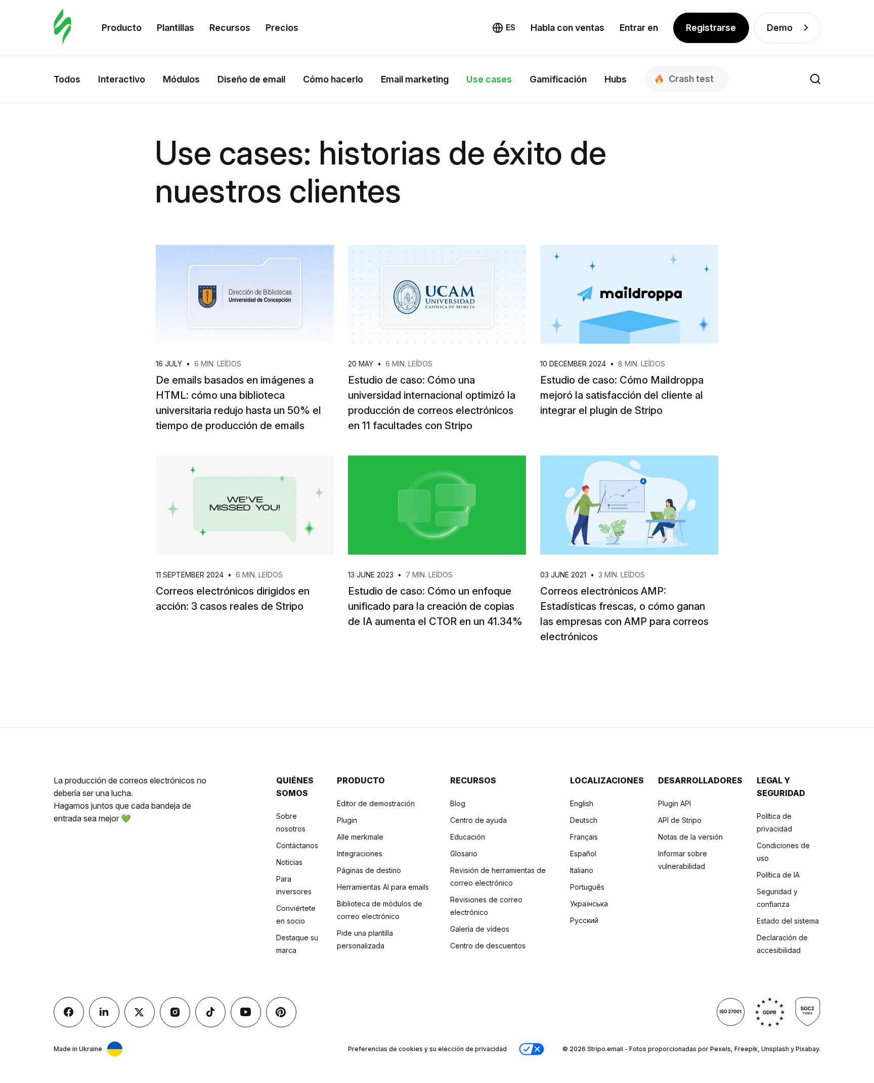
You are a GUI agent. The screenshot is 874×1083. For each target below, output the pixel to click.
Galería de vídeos (479, 929)
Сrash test (691, 78)
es (510, 27)
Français (584, 836)
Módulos (181, 79)
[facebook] (69, 1012)
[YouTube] (246, 1012)
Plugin (347, 820)
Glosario (463, 853)
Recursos (229, 27)
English (581, 803)
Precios (282, 27)
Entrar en (639, 27)
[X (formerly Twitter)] (139, 1012)
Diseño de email (251, 79)
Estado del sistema (788, 921)
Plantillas (175, 27)
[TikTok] (210, 1012)
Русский (584, 920)
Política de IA (778, 874)
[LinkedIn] (104, 1012)
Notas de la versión (690, 836)
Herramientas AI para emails (383, 887)
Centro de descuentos (488, 945)
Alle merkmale (360, 836)
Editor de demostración (376, 803)
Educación (467, 836)
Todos (67, 79)
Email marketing (415, 79)
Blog (457, 803)
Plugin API (674, 803)
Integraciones (359, 853)
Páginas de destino (369, 870)
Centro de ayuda (478, 820)
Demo (780, 27)
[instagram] (175, 1012)
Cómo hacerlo (333, 79)
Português (587, 887)
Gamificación (558, 79)
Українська (589, 903)
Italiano (581, 870)
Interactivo (121, 79)
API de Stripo (680, 820)
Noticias (289, 862)
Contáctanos (297, 845)
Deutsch (583, 820)
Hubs (615, 79)
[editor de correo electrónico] (62, 28)
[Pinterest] (281, 1012)
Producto (122, 27)
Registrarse (711, 27)
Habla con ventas (567, 27)
